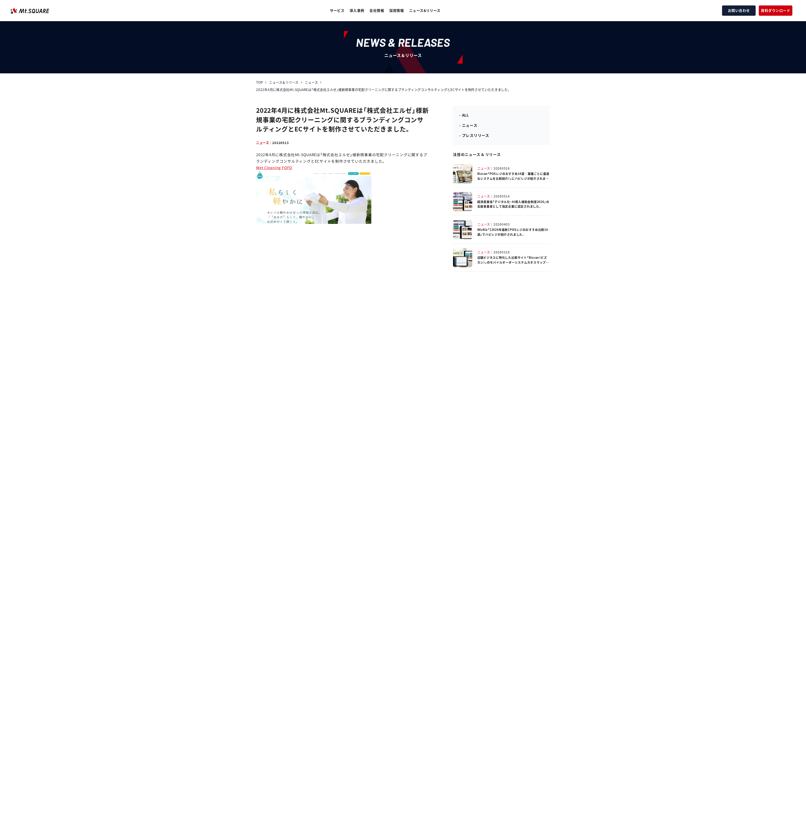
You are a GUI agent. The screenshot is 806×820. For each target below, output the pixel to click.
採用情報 (396, 10)
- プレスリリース (474, 135)
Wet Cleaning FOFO (274, 167)
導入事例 (357, 10)
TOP (259, 82)
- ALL (464, 115)
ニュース (311, 82)
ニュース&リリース (425, 10)
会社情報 (376, 10)
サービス (337, 10)
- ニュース (468, 125)
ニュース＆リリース (283, 82)
